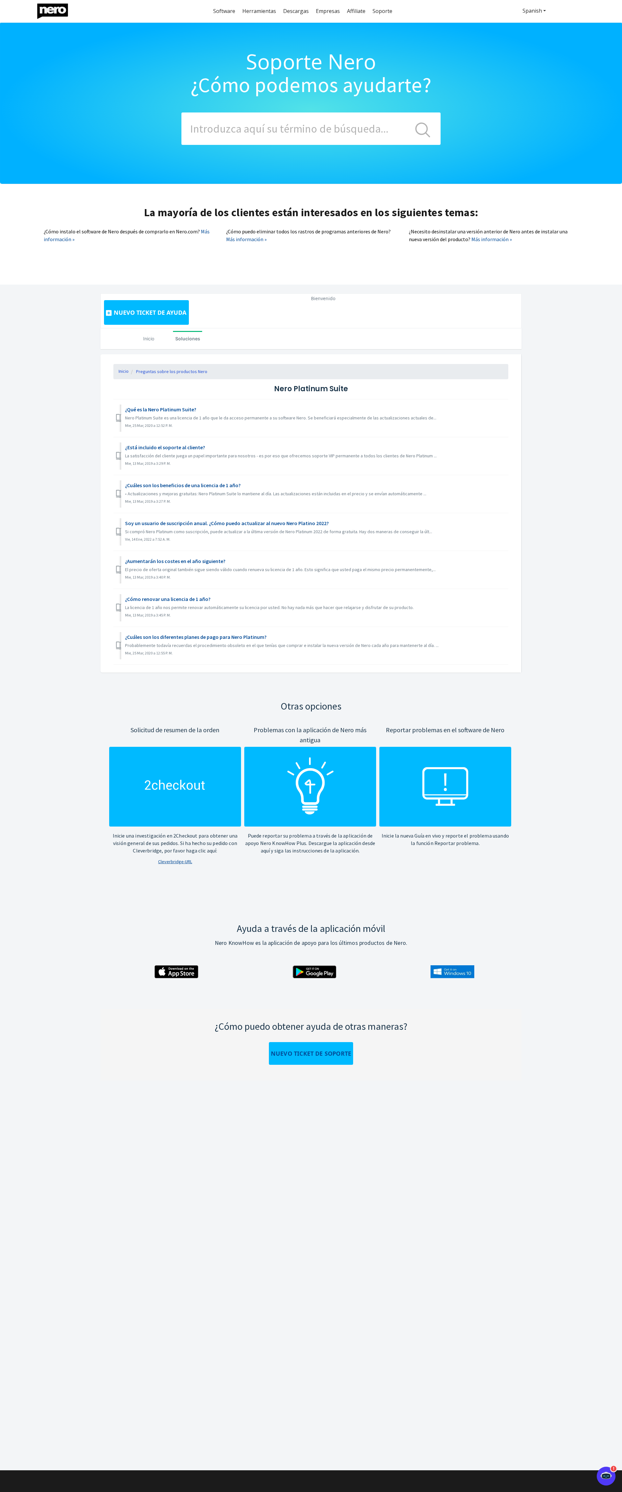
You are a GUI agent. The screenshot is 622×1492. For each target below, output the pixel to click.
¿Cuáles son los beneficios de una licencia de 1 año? (183, 485)
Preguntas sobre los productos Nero (171, 371)
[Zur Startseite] (56, 9)
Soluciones (187, 338)
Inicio (148, 338)
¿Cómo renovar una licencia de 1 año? (168, 599)
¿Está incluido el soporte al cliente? (165, 447)
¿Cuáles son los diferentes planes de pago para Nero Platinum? (196, 637)
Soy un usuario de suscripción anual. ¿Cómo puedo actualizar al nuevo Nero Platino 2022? (227, 523)
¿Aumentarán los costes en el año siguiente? (175, 561)
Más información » (246, 239)
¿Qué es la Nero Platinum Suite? (160, 409)
